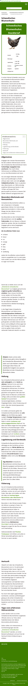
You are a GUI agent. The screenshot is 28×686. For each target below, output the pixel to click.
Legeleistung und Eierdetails (11, 146)
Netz (2, 407)
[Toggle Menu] (26, 4)
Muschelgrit (5, 524)
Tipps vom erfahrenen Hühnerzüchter (13, 152)
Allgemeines (6, 139)
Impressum (12, 680)
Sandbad (16, 434)
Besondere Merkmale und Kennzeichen (10, 141)
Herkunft (5, 150)
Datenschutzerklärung (22, 680)
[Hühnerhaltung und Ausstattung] (10, 1)
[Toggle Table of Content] (23, 136)
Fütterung (5, 148)
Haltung (5, 144)
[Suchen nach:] (14, 8)
